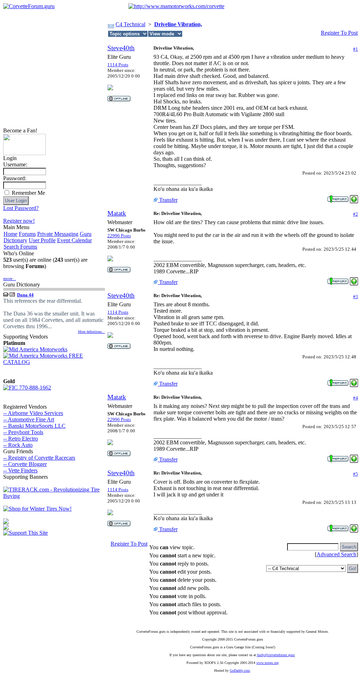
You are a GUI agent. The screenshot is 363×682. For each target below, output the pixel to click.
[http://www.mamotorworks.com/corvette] (176, 6)
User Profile (42, 240)
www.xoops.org (267, 663)
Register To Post (339, 33)
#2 (355, 214)
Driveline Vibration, (178, 24)
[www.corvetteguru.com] (24, 153)
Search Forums (20, 247)
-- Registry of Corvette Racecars (39, 458)
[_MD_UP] (354, 197)
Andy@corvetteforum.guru (276, 655)
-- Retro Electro (20, 439)
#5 (355, 474)
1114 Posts (117, 64)
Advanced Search (336, 554)
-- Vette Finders (20, 470)
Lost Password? (21, 208)
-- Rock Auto (18, 445)
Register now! (19, 221)
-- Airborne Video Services (33, 413)
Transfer (168, 200)
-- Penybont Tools (23, 432)
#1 (355, 49)
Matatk (116, 213)
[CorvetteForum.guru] (29, 6)
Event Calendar (74, 240)
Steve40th (121, 48)
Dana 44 (25, 294)
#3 (355, 296)
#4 (355, 397)
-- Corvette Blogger (25, 464)
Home (10, 234)
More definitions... (91, 332)
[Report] (338, 197)
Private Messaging (57, 234)
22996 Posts (119, 235)
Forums (27, 234)
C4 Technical (130, 24)
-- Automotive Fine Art (28, 419)
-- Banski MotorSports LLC (34, 426)
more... (9, 278)
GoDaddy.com (240, 670)
